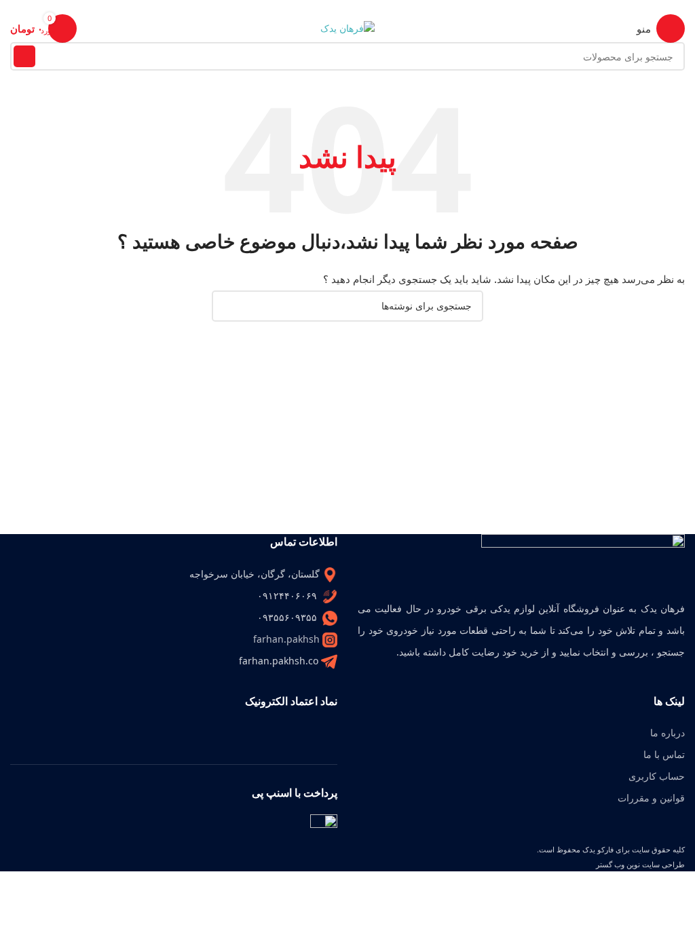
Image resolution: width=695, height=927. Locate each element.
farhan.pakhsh (286, 638)
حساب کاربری (656, 776)
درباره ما (667, 732)
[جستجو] (24, 56)
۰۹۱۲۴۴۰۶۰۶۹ (385, 7)
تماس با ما (664, 754)
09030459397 (309, 7)
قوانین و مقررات (651, 797)
